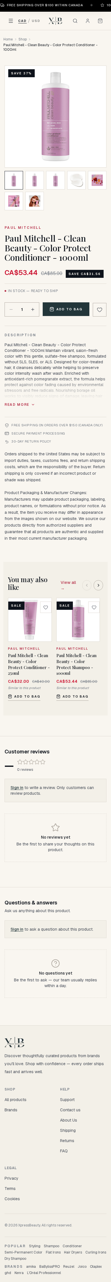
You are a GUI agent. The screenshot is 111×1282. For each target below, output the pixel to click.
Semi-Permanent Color (23, 1252)
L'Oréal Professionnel (44, 1273)
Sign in (17, 787)
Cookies (12, 1198)
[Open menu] (11, 21)
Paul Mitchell (23, 227)
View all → (68, 585)
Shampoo (51, 1246)
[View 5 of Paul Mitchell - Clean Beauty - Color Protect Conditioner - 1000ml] (97, 180)
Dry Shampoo (15, 1258)
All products (15, 1099)
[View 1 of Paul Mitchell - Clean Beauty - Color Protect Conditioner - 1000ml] (14, 180)
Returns (67, 1140)
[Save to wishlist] (99, 310)
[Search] (75, 21)
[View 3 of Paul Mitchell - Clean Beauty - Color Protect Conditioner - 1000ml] (55, 180)
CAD (22, 21)
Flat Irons (53, 1252)
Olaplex (96, 1266)
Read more (17, 404)
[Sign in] (87, 21)
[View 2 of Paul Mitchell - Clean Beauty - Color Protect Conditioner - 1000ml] (34, 180)
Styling (34, 1246)
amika (31, 1266)
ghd (8, 1273)
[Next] (98, 585)
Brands (11, 1109)
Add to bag (69, 309)
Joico (82, 1266)
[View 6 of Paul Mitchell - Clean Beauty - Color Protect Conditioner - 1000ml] (14, 201)
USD (36, 21)
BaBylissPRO (49, 1266)
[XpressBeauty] (56, 21)
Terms (10, 1188)
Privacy (11, 1178)
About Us (68, 1120)
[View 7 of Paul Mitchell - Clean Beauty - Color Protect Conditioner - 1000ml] (34, 201)
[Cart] (100, 21)
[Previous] (87, 585)
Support (67, 1099)
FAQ (64, 1150)
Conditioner (72, 1246)
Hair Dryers (73, 1252)
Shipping (68, 1130)
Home (8, 39)
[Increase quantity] (32, 309)
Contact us (70, 1109)
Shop (22, 39)
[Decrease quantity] (11, 309)
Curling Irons (95, 1252)
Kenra (19, 1273)
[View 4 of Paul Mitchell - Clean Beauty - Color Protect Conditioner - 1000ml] (76, 180)
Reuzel (68, 1266)
